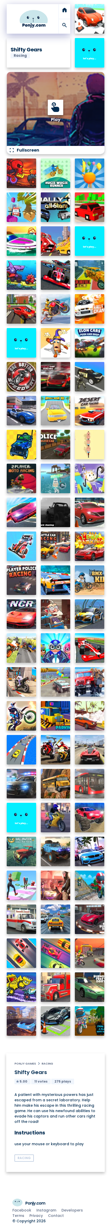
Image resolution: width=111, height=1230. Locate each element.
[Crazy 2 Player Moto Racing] (90, 885)
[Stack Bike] (90, 444)
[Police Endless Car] (55, 444)
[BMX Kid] (90, 580)
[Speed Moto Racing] (21, 343)
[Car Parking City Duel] (55, 1021)
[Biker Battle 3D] (55, 750)
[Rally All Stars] (55, 207)
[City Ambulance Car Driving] (21, 919)
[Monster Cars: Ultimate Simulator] (90, 817)
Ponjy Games (25, 1063)
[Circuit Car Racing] (55, 377)
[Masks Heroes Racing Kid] (55, 648)
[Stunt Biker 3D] (55, 309)
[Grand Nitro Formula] (55, 275)
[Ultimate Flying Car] (21, 512)
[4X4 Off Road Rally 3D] (21, 444)
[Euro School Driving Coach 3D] (55, 783)
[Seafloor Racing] (90, 614)
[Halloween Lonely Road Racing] (21, 851)
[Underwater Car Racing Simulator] (55, 580)
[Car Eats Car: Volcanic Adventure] (21, 173)
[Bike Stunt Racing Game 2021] (21, 682)
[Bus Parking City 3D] (55, 716)
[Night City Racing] (21, 614)
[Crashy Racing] (90, 207)
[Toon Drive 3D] (90, 19)
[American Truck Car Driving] (55, 987)
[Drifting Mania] (90, 716)
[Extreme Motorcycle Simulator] (55, 817)
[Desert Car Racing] (90, 410)
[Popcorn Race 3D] (55, 343)
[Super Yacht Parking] (55, 478)
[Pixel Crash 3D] (55, 241)
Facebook (21, 1210)
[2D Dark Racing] (55, 512)
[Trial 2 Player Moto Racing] (90, 1021)
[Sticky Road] (55, 614)
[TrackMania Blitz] (90, 53)
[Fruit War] (90, 173)
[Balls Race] (90, 241)
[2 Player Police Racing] (21, 580)
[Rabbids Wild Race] (21, 817)
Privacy (36, 1215)
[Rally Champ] (90, 309)
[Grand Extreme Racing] (90, 648)
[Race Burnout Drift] (90, 919)
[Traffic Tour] (90, 750)
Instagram (46, 1210)
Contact (56, 1215)
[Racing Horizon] (90, 851)
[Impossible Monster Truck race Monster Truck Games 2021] (55, 682)
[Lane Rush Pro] (55, 953)
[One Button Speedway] (21, 377)
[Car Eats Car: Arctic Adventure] (21, 987)
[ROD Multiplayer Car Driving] (55, 885)
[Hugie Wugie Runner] (55, 173)
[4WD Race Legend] (21, 546)
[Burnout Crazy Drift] (90, 987)
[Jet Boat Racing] (21, 241)
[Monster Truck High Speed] (21, 207)
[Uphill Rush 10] (55, 410)
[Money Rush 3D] (21, 885)
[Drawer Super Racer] (90, 478)
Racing (47, 1063)
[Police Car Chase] (90, 377)
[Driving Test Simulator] (90, 512)
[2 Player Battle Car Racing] (55, 546)
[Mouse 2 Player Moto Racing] (90, 953)
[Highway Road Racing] (55, 919)
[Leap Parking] (90, 546)
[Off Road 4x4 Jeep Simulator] (55, 851)
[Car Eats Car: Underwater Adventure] (21, 275)
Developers (72, 1210)
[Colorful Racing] (90, 275)
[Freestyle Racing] (21, 953)
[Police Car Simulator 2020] (21, 410)
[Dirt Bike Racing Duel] (21, 716)
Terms (18, 1215)
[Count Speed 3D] (21, 750)
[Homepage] (34, 19)
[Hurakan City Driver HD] (21, 1021)
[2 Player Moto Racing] (21, 478)
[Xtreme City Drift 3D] (21, 309)
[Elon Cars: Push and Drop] (90, 343)
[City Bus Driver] (90, 783)
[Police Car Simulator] (21, 783)
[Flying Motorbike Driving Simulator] (21, 648)
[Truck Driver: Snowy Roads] (90, 682)
